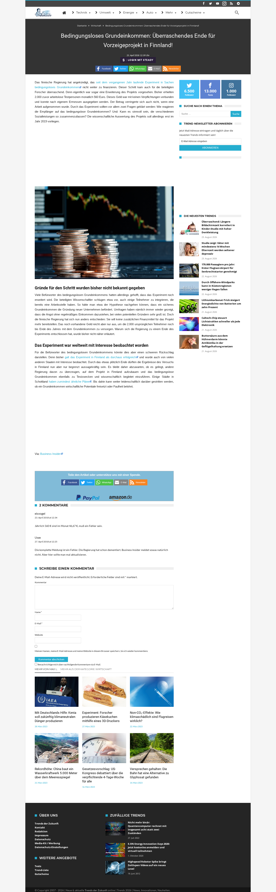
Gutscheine (42, 874)
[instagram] (224, 4)
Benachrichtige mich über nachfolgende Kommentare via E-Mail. (69, 664)
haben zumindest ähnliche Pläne (69, 381)
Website (39, 634)
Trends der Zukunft (47, 823)
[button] (104, 69)
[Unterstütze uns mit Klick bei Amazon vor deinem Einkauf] (120, 496)
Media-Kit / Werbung (47, 843)
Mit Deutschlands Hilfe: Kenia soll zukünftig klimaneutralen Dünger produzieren (55, 717)
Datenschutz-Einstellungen (51, 847)
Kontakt (40, 827)
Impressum (41, 835)
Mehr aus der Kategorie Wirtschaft (86, 669)
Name (38, 612)
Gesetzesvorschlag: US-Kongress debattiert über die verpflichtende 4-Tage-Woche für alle (103, 775)
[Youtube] (217, 4)
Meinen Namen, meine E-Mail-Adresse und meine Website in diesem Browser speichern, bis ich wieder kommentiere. (91, 651)
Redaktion (41, 831)
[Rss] (231, 4)
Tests (38, 866)
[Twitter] (210, 4)
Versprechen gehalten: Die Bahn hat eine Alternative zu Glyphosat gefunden (149, 773)
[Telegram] (238, 4)
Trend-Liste (42, 870)
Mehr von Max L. (46, 669)
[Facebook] (204, 4)
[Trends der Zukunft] (43, 12)
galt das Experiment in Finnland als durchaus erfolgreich (100, 357)
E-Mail (38, 623)
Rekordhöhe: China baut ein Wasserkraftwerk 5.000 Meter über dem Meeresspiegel (56, 773)
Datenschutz (43, 839)
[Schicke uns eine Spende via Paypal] (88, 496)
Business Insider (50, 453)
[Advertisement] (104, 155)
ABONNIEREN (210, 147)
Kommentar (41, 582)
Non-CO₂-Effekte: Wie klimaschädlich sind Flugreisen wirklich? (151, 717)
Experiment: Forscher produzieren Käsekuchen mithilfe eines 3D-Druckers (101, 717)
